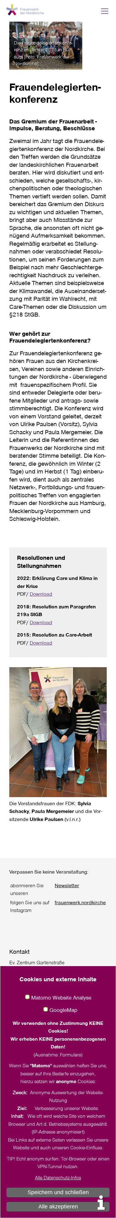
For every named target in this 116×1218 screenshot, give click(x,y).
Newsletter (67, 885)
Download (41, 593)
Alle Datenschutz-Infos (58, 1177)
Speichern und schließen (58, 1192)
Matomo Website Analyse (61, 998)
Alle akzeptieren (58, 1206)
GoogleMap (63, 1010)
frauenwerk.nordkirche (80, 902)
